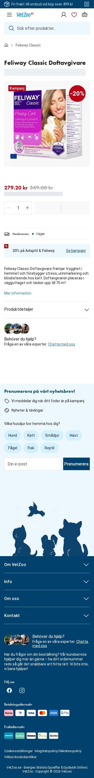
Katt (31, 435)
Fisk (31, 448)
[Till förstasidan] (6, 45)
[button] (8, 207)
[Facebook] (9, 690)
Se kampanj (76, 251)
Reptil (49, 448)
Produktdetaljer (18, 309)
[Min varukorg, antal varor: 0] (84, 14)
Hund (12, 435)
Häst (74, 435)
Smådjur (52, 435)
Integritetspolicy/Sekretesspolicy (58, 751)
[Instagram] (22, 690)
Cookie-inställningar (18, 751)
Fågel (12, 448)
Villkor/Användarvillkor (20, 757)
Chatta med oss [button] (61, 344)
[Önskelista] (74, 14)
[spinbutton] (18, 207)
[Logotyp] (25, 14)
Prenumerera (76, 464)
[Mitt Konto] (63, 14)
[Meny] (9, 14)
